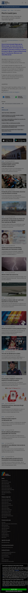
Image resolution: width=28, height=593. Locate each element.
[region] (14, 578)
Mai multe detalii (17, 570)
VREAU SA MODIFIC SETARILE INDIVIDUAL (14, 591)
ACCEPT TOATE (14, 589)
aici (2, 575)
